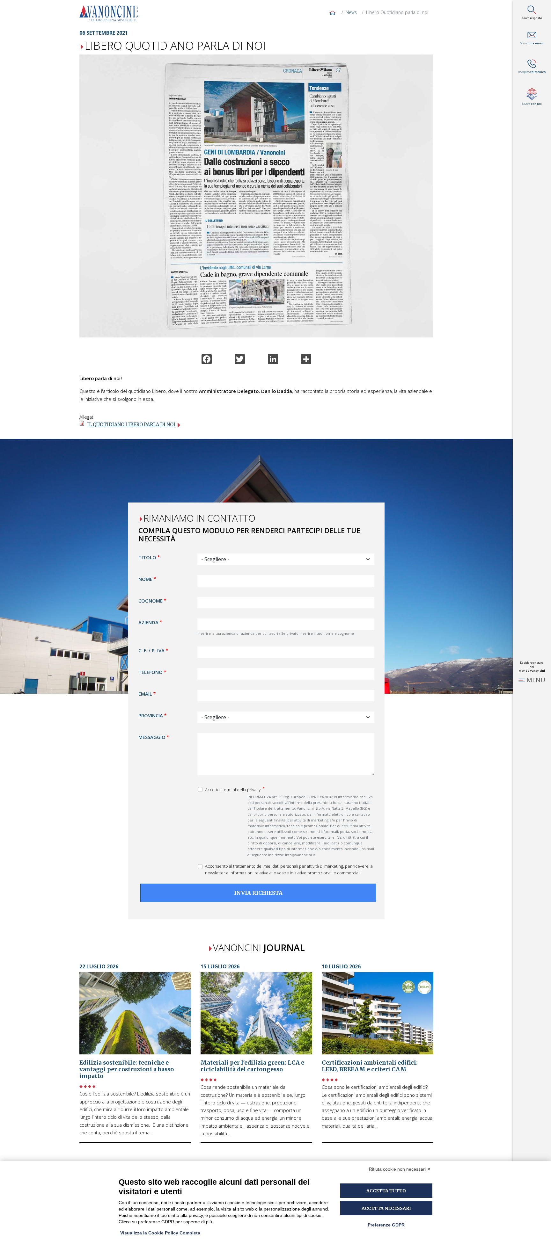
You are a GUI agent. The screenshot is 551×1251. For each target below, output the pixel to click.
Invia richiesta (258, 893)
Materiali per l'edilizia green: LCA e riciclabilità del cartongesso (252, 1066)
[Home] (111, 13)
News (351, 12)
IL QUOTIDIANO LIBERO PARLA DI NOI (131, 425)
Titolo (147, 557)
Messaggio (151, 737)
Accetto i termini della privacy (233, 790)
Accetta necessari (386, 1208)
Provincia (150, 715)
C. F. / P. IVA (151, 650)
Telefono (150, 672)
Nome (145, 579)
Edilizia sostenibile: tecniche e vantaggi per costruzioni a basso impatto (126, 1069)
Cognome (150, 601)
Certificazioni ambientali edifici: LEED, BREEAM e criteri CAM (370, 1066)
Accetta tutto (386, 1191)
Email (145, 694)
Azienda (148, 622)
